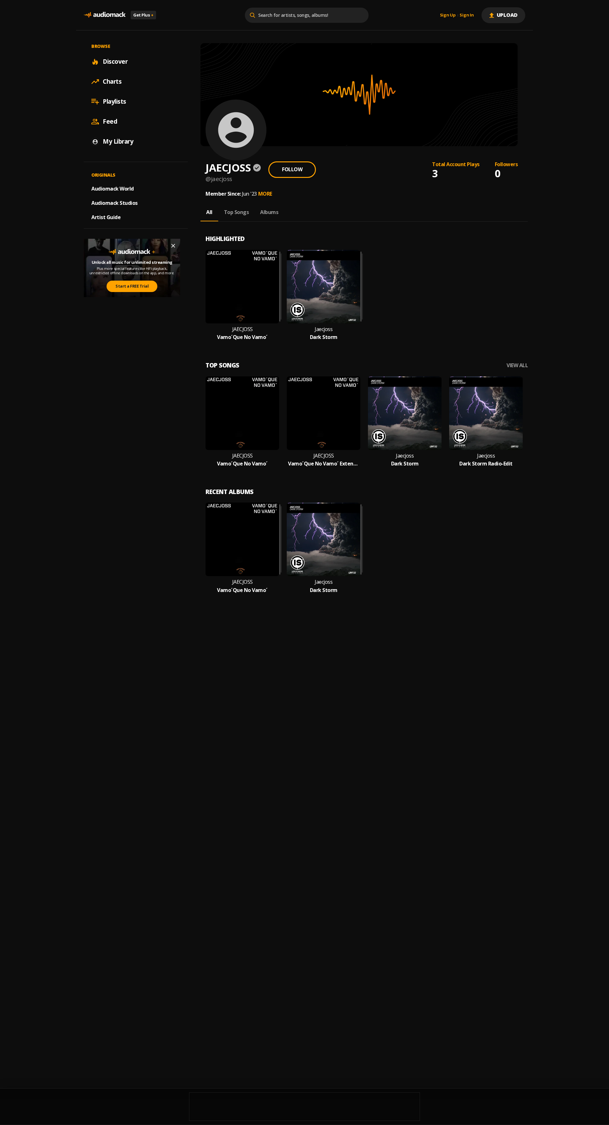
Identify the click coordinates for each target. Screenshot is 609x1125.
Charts (112, 81)
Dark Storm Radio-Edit (486, 463)
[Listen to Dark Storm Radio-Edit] (486, 413)
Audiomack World (112, 188)
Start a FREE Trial (131, 286)
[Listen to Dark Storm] (323, 286)
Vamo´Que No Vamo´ (242, 337)
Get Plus (143, 15)
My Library (118, 141)
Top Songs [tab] (236, 212)
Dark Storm (323, 337)
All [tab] (209, 212)
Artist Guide (106, 217)
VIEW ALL (517, 365)
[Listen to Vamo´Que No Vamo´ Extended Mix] (323, 413)
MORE (265, 193)
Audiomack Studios (114, 202)
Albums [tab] (269, 212)
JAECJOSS (242, 329)
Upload (507, 14)
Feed (110, 121)
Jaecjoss (323, 329)
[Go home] (105, 15)
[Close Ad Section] (173, 246)
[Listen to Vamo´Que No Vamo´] (242, 286)
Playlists (114, 101)
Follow (292, 169)
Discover (115, 61)
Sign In (467, 15)
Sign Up (448, 15)
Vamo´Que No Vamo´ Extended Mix (323, 463)
